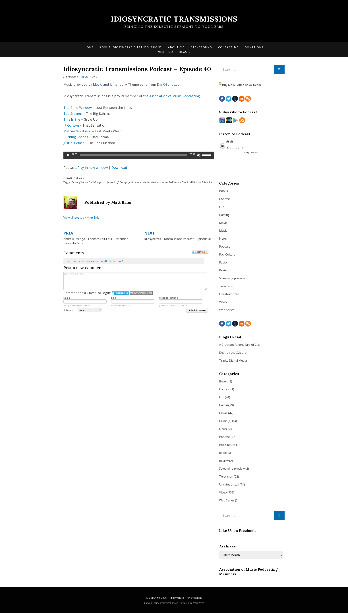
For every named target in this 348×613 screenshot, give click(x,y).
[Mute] (199, 155)
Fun (221, 207)
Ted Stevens (72, 113)
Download (119, 167)
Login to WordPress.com (141, 293)
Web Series (226, 310)
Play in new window (93, 167)
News (223, 238)
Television (226, 286)
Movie (223, 223)
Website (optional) (169, 297)
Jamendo (116, 84)
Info (237, 148)
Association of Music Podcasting (174, 96)
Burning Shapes (75, 137)
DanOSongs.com (170, 84)
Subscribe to (70, 310)
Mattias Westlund (77, 131)
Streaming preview (232, 278)
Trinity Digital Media (233, 361)
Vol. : (243, 148)
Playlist (230, 148)
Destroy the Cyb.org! (233, 353)
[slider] (207, 155)
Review (224, 270)
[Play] (68, 155)
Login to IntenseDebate (120, 293)
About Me (176, 47)
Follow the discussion (205, 252)
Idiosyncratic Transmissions (174, 19)
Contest (224, 199)
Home (89, 47)
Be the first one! (114, 261)
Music (223, 231)
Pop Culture (227, 254)
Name (66, 297)
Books (223, 191)
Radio (223, 262)
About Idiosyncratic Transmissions (131, 47)
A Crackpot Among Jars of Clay (239, 345)
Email (114, 297)
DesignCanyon (170, 602)
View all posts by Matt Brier (82, 217)
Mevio (97, 84)
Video (223, 302)
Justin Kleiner (73, 143)
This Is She (71, 119)
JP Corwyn (71, 125)
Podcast (78, 178)
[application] (138, 155)
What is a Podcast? (174, 52)
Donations (254, 47)
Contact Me (228, 47)
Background (201, 47)
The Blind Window (77, 107)
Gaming (224, 215)
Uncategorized (229, 294)
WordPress (198, 602)
